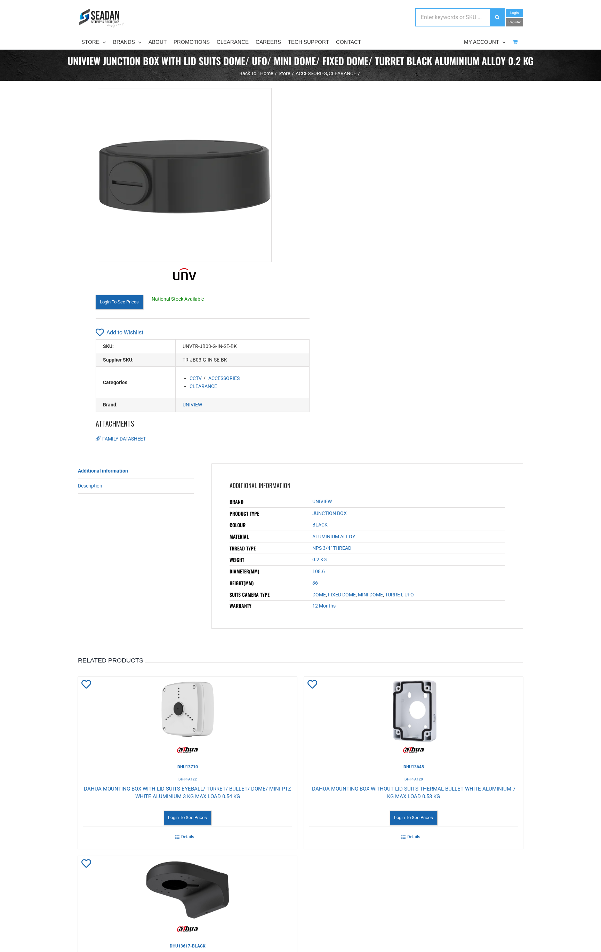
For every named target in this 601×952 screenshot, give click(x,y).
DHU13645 (413, 766)
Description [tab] (90, 486)
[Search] (497, 17)
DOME (319, 594)
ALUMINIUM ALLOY (333, 536)
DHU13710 (187, 766)
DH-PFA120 (413, 779)
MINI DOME (370, 594)
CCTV (196, 378)
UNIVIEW (192, 404)
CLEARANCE (203, 386)
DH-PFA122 (187, 779)
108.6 (318, 571)
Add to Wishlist (124, 332)
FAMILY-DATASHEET (124, 439)
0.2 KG (319, 559)
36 (315, 583)
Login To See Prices (119, 301)
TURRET (393, 594)
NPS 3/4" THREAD (331, 548)
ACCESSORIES (224, 378)
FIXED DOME (342, 594)
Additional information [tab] (103, 471)
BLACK (320, 524)
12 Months (324, 605)
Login (514, 13)
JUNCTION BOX (329, 513)
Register (514, 22)
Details (187, 836)
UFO (409, 594)
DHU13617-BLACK (188, 946)
